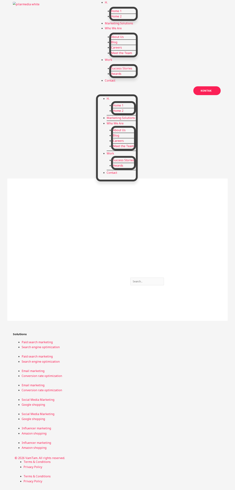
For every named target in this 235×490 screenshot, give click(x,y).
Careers (116, 47)
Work (108, 60)
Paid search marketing (37, 342)
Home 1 (116, 11)
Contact (110, 80)
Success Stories (121, 68)
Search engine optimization (41, 347)
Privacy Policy (33, 467)
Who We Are (113, 28)
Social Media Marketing (38, 400)
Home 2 (116, 16)
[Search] (173, 281)
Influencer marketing (36, 428)
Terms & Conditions (37, 462)
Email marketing (33, 371)
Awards (116, 74)
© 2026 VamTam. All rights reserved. (40, 458)
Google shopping (33, 405)
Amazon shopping (34, 433)
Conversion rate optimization (42, 376)
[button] (117, 90)
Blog (114, 42)
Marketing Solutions (121, 118)
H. (108, 99)
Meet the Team (121, 53)
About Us (117, 37)
